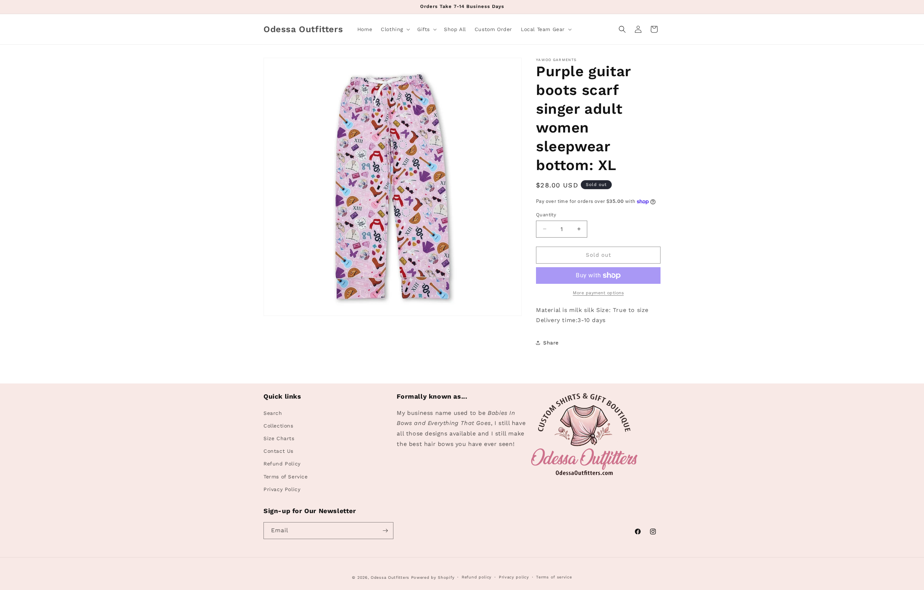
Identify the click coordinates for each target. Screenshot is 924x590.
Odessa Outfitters (390, 577)
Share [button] (551, 343)
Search (272, 413)
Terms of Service (285, 477)
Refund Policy (282, 464)
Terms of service (554, 577)
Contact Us (278, 451)
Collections (278, 426)
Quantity (546, 214)
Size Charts (279, 438)
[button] (394, 29)
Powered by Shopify (433, 577)
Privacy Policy (281, 489)
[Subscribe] (385, 530)
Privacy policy (514, 577)
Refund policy (477, 577)
